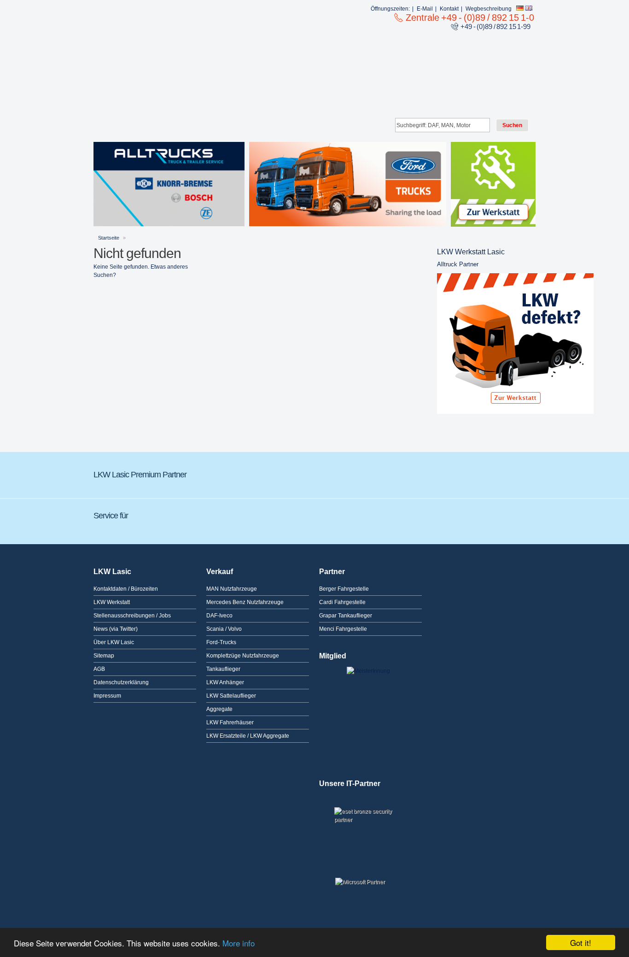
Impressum (107, 696)
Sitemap (103, 655)
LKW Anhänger (225, 682)
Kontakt (449, 9)
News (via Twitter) (115, 629)
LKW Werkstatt (111, 602)
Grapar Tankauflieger (345, 615)
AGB (99, 669)
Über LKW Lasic (113, 642)
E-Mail (425, 9)
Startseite (108, 238)
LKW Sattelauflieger (231, 696)
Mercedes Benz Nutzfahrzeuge (245, 602)
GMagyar (466, 472)
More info (238, 943)
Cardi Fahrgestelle (342, 602)
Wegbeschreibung (489, 9)
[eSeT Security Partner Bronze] (370, 823)
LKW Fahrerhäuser (230, 722)
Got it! (580, 942)
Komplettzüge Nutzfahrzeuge (242, 655)
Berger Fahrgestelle (344, 589)
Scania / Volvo (224, 629)
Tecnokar (362, 472)
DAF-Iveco (219, 615)
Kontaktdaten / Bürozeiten (125, 589)
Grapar (261, 472)
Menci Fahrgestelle (343, 629)
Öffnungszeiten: (390, 9)
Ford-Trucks (221, 642)
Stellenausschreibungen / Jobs (132, 615)
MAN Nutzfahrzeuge (231, 589)
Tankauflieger (223, 669)
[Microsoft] (370, 885)
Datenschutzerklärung (121, 682)
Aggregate (219, 709)
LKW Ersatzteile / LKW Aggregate (247, 736)
